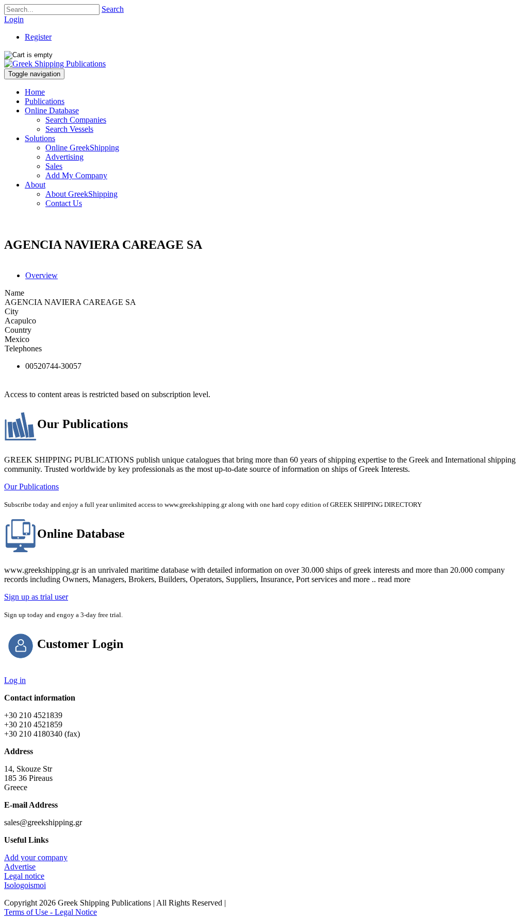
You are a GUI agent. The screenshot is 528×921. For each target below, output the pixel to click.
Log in (15, 680)
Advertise (20, 866)
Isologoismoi (25, 885)
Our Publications (31, 486)
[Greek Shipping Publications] (55, 63)
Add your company (36, 857)
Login (14, 19)
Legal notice (24, 876)
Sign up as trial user (36, 596)
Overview (41, 275)
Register (38, 36)
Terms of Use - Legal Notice (50, 912)
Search (113, 9)
